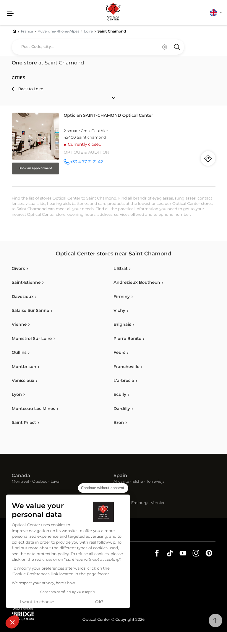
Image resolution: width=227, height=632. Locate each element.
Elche (137, 481)
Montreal (20, 481)
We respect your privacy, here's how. (43, 583)
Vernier (158, 503)
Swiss (120, 497)
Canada (21, 476)
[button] (12, 622)
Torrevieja (155, 481)
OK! (99, 602)
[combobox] (98, 47)
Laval (55, 481)
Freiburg (139, 503)
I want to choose (37, 602)
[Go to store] (113, 148)
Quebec (39, 481)
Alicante (121, 481)
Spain (120, 476)
